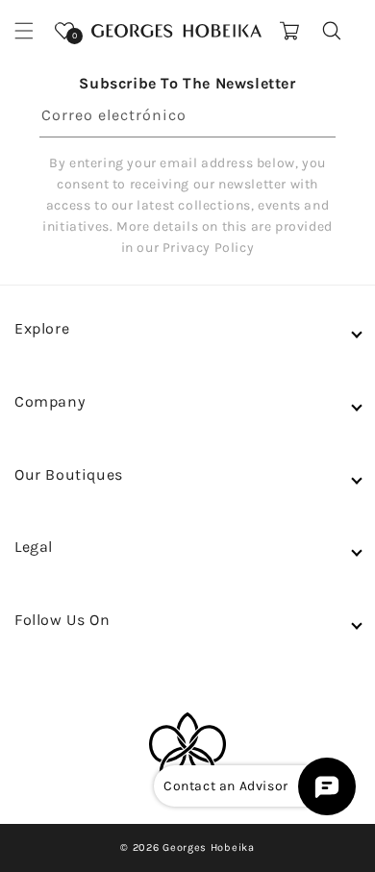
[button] (24, 31)
